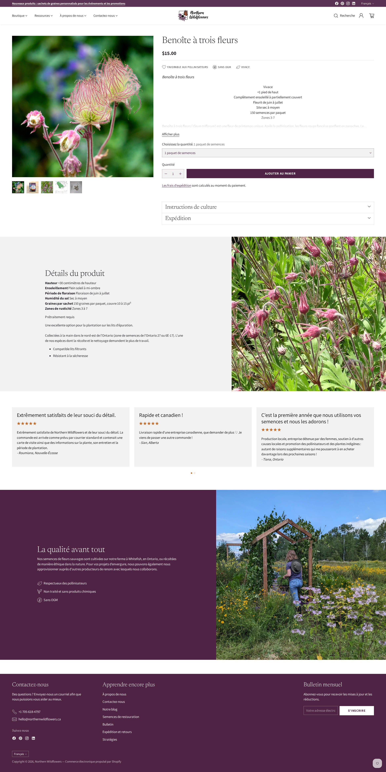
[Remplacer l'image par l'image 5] (76, 187)
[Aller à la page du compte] (361, 16)
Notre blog (110, 709)
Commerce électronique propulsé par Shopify (93, 761)
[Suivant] (374, 437)
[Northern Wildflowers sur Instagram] (348, 4)
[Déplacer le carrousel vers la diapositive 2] (194, 473)
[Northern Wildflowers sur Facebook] (337, 4)
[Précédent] (12, 437)
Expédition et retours (117, 732)
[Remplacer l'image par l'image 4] (61, 187)
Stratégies (110, 739)
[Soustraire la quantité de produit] (165, 173)
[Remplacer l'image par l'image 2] (33, 187)
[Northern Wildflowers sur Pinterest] (342, 4)
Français (366, 3)
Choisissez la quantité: (193, 144)
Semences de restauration (121, 716)
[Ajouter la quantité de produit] (180, 173)
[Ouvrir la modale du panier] (372, 16)
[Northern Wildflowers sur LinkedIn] (354, 4)
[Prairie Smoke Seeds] (82, 106)
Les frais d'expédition (176, 185)
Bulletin (108, 724)
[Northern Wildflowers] (193, 15)
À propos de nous (114, 694)
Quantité (168, 164)
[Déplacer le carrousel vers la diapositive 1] (191, 473)
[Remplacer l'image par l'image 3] (47, 187)
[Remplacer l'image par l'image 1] (18, 187)
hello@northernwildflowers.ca (39, 719)
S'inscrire (356, 710)
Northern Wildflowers (48, 761)
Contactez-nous (114, 701)
